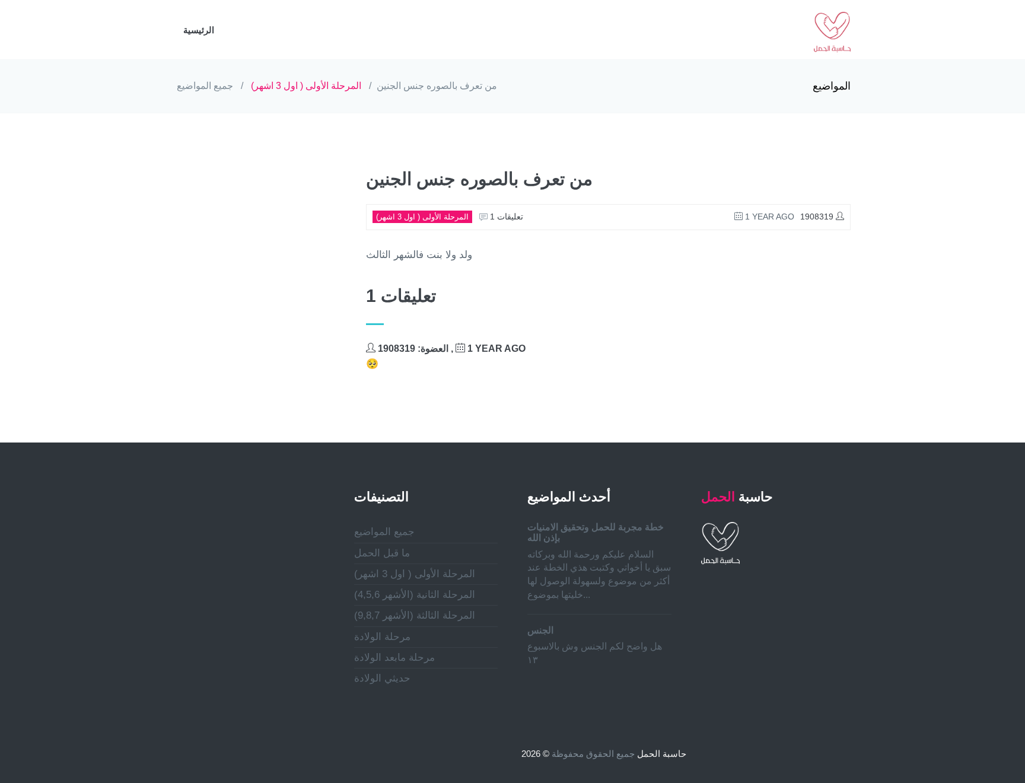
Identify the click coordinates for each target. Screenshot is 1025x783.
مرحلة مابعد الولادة (394, 657)
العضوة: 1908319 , (450, 348)
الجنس (540, 630)
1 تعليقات (505, 216)
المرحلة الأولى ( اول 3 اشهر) (306, 86)
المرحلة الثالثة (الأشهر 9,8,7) (414, 615)
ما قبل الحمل (382, 553)
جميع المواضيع (205, 86)
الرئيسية (198, 30)
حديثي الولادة (382, 678)
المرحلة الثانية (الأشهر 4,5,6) (414, 594)
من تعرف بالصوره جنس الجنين (437, 86)
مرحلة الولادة (382, 636)
